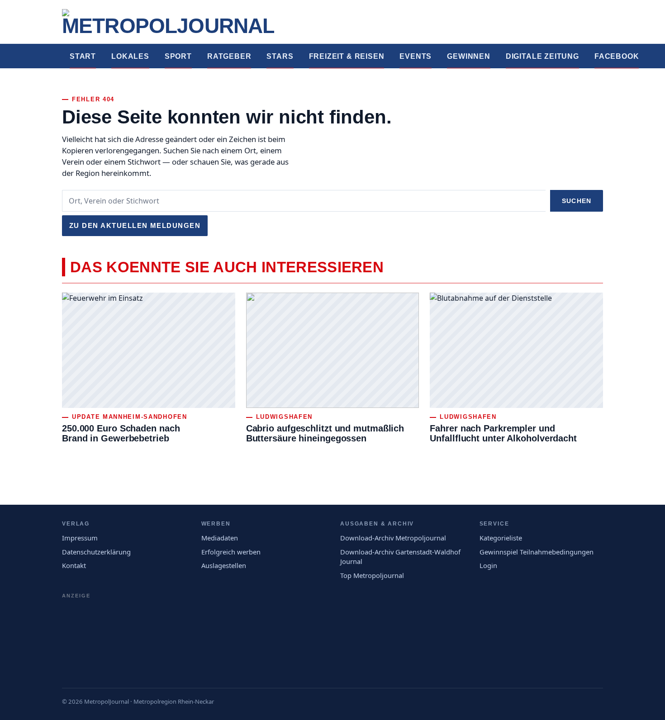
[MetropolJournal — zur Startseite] (168, 21)
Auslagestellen (223, 565)
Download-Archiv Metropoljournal (393, 537)
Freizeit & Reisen (347, 56)
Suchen (576, 200)
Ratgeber (229, 56)
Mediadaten (219, 537)
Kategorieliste (501, 537)
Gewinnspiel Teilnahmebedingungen (537, 551)
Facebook (616, 56)
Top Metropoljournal (372, 575)
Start (83, 56)
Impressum (80, 537)
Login (488, 565)
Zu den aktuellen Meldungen (134, 225)
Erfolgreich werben (231, 551)
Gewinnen (468, 56)
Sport (178, 56)
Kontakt (74, 565)
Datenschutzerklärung (96, 551)
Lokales (130, 56)
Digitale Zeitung (542, 56)
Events (415, 56)
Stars (279, 56)
